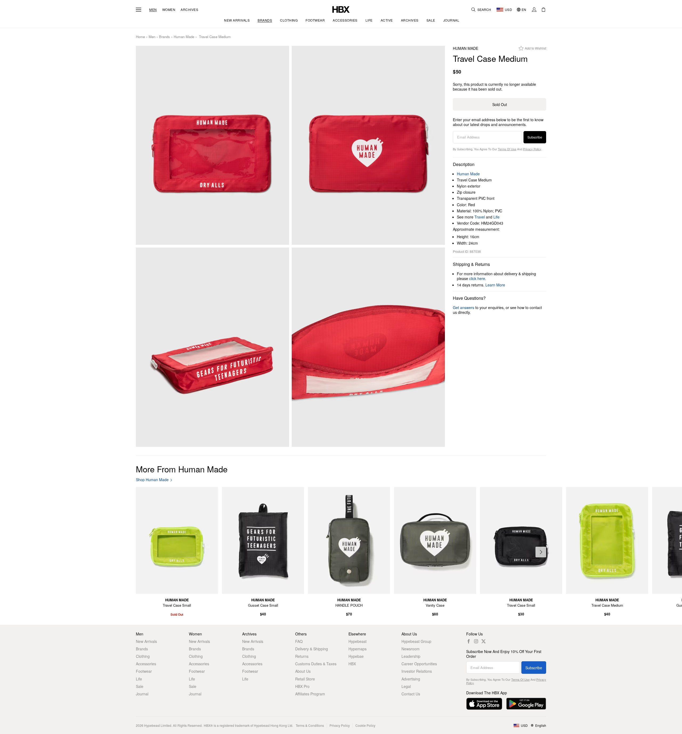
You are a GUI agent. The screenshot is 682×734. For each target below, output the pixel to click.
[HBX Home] (341, 8)
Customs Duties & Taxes (315, 663)
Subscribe (534, 137)
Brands (164, 37)
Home (140, 37)
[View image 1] (212, 145)
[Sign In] (534, 9)
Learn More (495, 284)
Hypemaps (357, 648)
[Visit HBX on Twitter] (483, 641)
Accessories (146, 663)
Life (496, 217)
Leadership (410, 656)
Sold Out (499, 104)
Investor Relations (416, 671)
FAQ (299, 641)
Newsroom (410, 648)
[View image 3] (212, 347)
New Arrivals (146, 641)
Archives (189, 9)
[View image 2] (368, 145)
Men (153, 9)
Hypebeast (357, 641)
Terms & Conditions (310, 725)
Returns (301, 656)
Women (169, 9)
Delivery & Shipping (311, 648)
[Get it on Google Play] (526, 704)
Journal (142, 693)
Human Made (184, 37)
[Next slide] (540, 552)
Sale (139, 686)
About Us (303, 671)
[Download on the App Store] (484, 704)
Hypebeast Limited (157, 725)
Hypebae (356, 656)
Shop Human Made (152, 480)
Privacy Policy (532, 149)
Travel (479, 217)
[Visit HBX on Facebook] (468, 641)
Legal (406, 686)
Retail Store (305, 678)
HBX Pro (302, 686)
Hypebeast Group (416, 641)
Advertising (410, 678)
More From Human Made (182, 469)
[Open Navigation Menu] (138, 9)
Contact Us (410, 693)
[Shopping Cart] (543, 9)
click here (477, 278)
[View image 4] (368, 347)
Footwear (144, 671)
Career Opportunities (419, 663)
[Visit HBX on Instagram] (476, 641)
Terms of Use (507, 149)
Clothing (143, 656)
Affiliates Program (310, 693)
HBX (352, 663)
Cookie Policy (365, 725)
